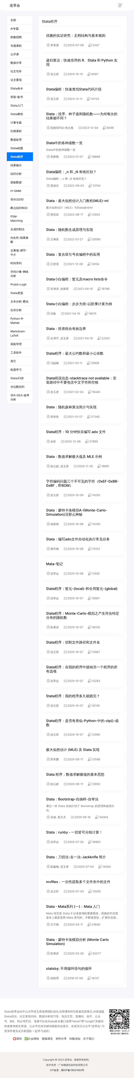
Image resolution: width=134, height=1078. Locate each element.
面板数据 (16, 182)
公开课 (14, 54)
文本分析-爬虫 (19, 301)
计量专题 (16, 122)
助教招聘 (16, 37)
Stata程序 (16, 156)
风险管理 (16, 344)
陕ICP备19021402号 (72, 1070)
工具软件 (16, 352)
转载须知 (74, 1038)
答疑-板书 (16, 97)
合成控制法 (17, 229)
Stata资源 (16, 293)
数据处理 (16, 139)
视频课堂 (47, 1038)
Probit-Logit (18, 284)
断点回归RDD (19, 208)
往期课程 (16, 131)
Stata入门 (16, 105)
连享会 (15, 5)
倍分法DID (17, 199)
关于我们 (88, 1038)
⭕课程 (17, 1038)
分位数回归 (17, 386)
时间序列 (16, 263)
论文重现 (16, 80)
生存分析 (16, 310)
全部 (13, 20)
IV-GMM (15, 191)
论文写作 (16, 71)
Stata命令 (16, 88)
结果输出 (16, 165)
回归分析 (16, 173)
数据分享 (16, 62)
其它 (13, 361)
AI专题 (14, 28)
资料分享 (61, 1038)
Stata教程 (16, 114)
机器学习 (16, 369)
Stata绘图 (16, 148)
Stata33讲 (17, 378)
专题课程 (16, 45)
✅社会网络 (31, 1038)
